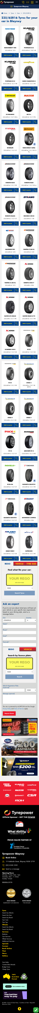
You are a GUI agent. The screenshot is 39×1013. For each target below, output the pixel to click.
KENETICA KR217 (29, 283)
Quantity (28, 618)
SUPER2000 (28, 551)
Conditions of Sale (24, 1002)
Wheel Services (7, 939)
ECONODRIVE (10, 114)
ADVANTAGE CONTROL (29, 517)
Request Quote (9, 713)
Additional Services (8, 941)
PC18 (10, 451)
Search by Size (7, 915)
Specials (5, 944)
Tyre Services (6, 936)
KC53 (29, 349)
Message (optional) (9, 694)
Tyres (4, 910)
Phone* (5, 630)
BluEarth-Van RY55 (28, 484)
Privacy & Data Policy (12, 1002)
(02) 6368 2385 (12, 865)
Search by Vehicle (7, 913)
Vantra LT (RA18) (28, 249)
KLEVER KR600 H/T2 (29, 316)
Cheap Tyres (6, 969)
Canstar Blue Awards (8, 965)
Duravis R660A (10, 216)
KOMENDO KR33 (10, 349)
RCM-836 (10, 484)
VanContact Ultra (29, 148)
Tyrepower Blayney (21, 6)
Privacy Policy (7, 709)
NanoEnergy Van (10, 48)
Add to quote (8, 55)
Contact (5, 946)
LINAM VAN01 (10, 551)
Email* (5, 636)
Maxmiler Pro (10, 249)
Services (5, 932)
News (4, 953)
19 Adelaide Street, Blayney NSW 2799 (20, 861)
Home (5, 13)
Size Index (5, 962)
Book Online (7, 948)
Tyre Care (5, 920)
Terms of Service (19, 709)
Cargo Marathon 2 (29, 81)
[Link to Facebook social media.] (19, 1008)
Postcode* (6, 642)
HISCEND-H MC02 (29, 216)
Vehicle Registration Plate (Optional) (10, 687)
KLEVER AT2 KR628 (10, 316)
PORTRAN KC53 (29, 48)
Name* (5, 624)
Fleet (4, 951)
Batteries (4, 934)
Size (4, 618)
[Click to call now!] (23, 2)
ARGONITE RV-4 (29, 451)
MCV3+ (29, 114)
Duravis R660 (28, 182)
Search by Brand (7, 918)
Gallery (5, 956)
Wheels (5, 925)
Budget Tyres (6, 967)
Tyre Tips (5, 922)
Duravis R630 (10, 182)
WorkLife (10, 148)
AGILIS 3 (28, 383)
